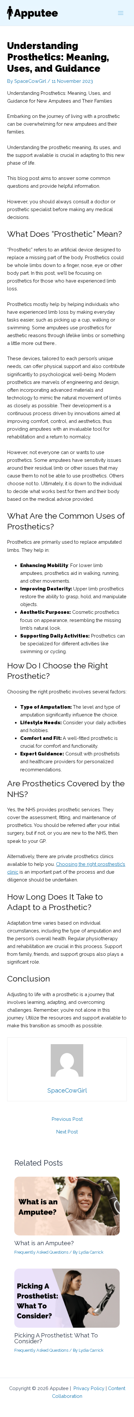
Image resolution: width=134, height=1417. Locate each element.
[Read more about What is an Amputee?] (66, 1205)
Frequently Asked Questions (41, 1252)
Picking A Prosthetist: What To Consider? (56, 1338)
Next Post (67, 1132)
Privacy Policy (89, 1388)
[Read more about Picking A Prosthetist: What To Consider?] (66, 1297)
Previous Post (67, 1119)
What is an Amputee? (44, 1243)
